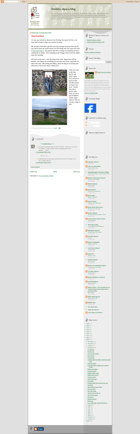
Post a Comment (35, 167)
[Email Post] (59, 128)
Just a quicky (91, 185)
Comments (90, 126)
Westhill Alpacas (92, 184)
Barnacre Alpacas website (94, 40)
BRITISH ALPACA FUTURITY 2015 (96, 214)
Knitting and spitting (93, 369)
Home (55, 171)
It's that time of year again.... (95, 267)
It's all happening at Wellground (96, 226)
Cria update (91, 381)
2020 (87, 323)
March (90, 415)
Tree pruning (91, 357)
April (89, 413)
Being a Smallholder (94, 242)
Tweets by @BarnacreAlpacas (93, 52)
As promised (91, 349)
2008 (87, 421)
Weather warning (92, 399)
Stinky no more (91, 255)
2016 (87, 325)
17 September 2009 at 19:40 (43, 162)
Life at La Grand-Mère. (94, 166)
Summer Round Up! (93, 168)
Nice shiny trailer (92, 391)
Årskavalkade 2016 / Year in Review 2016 (98, 173)
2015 (87, 327)
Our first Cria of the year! (94, 208)
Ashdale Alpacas (93, 259)
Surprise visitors (92, 363)
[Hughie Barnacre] (90, 112)
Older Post (76, 171)
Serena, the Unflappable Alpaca (97, 265)
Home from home (37, 36)
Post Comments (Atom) (46, 176)
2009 (87, 339)
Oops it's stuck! (92, 377)
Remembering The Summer (95, 232)
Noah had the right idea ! (94, 191)
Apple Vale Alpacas (93, 309)
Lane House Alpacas (94, 248)
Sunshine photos (92, 371)
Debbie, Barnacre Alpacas (104, 72)
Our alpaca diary (92, 307)
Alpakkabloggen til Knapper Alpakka (98, 172)
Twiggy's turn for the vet (94, 393)
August (90, 405)
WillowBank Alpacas (94, 230)
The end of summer (93, 395)
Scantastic (90, 385)
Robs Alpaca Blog (93, 224)
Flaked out (90, 401)
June (89, 409)
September (91, 347)
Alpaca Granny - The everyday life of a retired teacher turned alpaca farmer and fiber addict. (99, 289)
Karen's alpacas (92, 213)
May (89, 411)
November (91, 343)
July (89, 407)
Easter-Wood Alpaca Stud (95, 207)
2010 (87, 337)
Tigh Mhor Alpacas (93, 162)
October (90, 345)
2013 (87, 331)
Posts (88, 122)
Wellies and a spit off (93, 375)
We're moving (91, 261)
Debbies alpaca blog (63, 9)
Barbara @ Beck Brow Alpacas (96, 178)
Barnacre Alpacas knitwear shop (95, 42)
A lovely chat (91, 351)
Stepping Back (91, 273)
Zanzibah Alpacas (38, 51)
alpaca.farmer (92, 189)
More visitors (91, 355)
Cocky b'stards (91, 249)
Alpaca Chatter (92, 201)
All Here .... (91, 238)
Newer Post (33, 171)
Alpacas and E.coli (92, 298)
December (91, 341)
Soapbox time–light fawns (94, 203)
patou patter (91, 195)
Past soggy (91, 397)
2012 (87, 333)
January (90, 419)
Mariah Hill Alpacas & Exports (96, 277)
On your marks (92, 389)
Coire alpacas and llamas (95, 312)
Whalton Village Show (93, 373)
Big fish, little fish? (92, 197)
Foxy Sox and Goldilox (93, 179)
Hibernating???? (92, 283)
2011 (87, 335)
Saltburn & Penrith (92, 243)
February (90, 417)
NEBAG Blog (91, 302)
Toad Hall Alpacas (93, 281)
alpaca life (91, 254)
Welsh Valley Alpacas (94, 296)
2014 (87, 329)
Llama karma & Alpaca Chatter (96, 218)
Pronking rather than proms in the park (98, 383)
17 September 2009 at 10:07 (43, 152)
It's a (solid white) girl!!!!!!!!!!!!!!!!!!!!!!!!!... (98, 403)
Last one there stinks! (93, 353)
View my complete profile (91, 93)
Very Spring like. (92, 220)
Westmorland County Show (95, 387)
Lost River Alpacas (93, 271)
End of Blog (91, 292)
